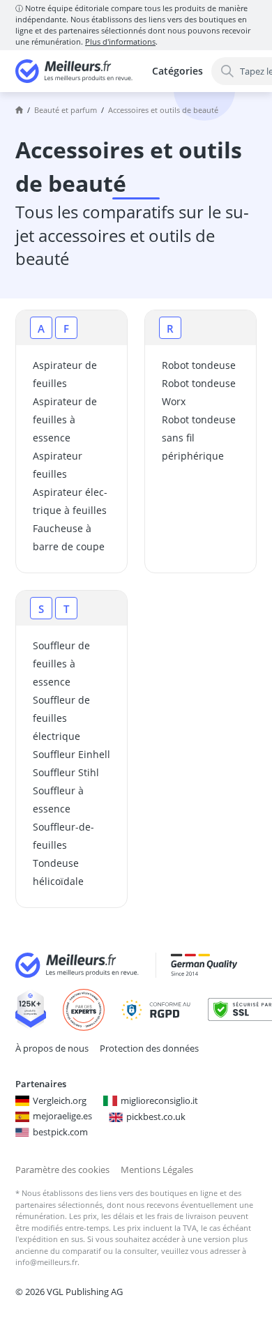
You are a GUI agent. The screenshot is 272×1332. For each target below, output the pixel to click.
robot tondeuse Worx (199, 392)
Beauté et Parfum (65, 110)
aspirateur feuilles (57, 464)
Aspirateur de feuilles (65, 374)
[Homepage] (19, 110)
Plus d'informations (120, 41)
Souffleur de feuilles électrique (61, 718)
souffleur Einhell (71, 754)
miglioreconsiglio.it (159, 1100)
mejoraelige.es (62, 1116)
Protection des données (149, 1048)
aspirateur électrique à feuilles (70, 501)
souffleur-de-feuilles (63, 836)
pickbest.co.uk (156, 1116)
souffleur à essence (58, 799)
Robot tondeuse (199, 365)
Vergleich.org (59, 1100)
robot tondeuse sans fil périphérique (199, 437)
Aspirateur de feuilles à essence (65, 419)
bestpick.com (60, 1132)
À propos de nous (52, 1048)
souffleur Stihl (66, 772)
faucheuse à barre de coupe (69, 537)
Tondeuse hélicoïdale (58, 872)
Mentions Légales (157, 1169)
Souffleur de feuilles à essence (61, 663)
